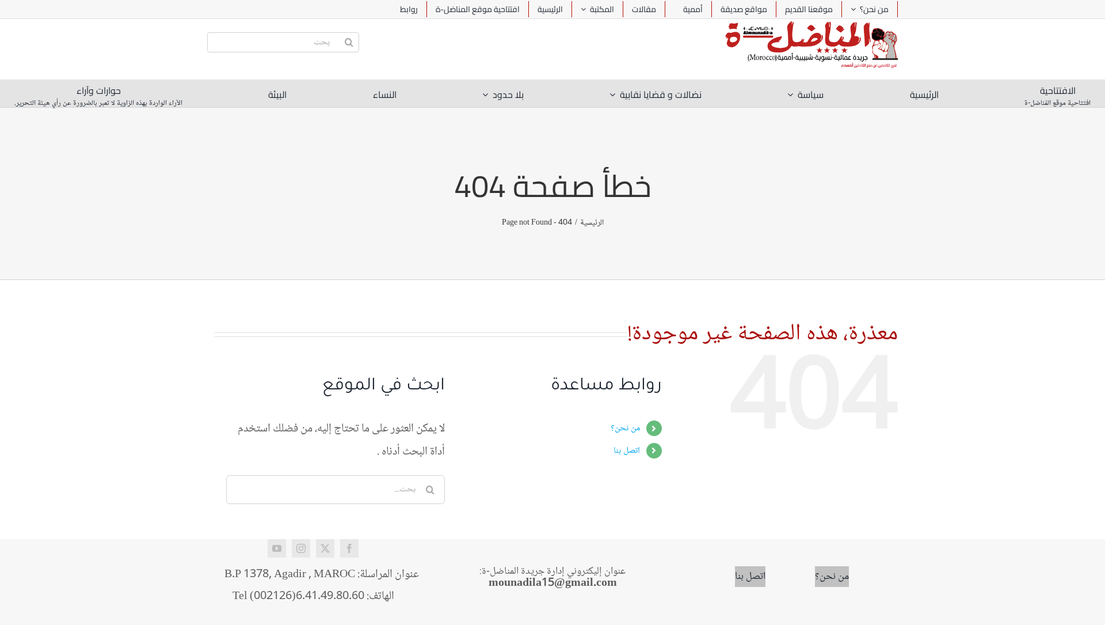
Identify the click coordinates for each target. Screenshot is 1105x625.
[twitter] (325, 548)
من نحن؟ (625, 428)
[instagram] (301, 548)
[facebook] (349, 548)
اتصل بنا (627, 451)
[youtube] (277, 548)
